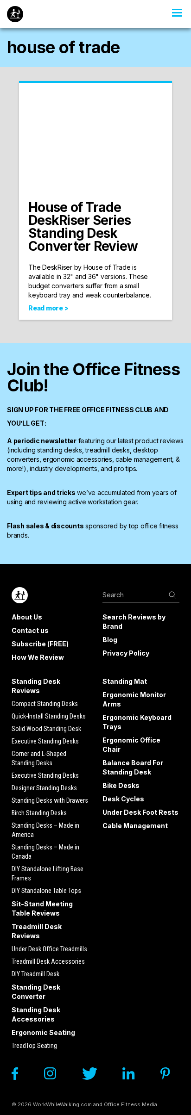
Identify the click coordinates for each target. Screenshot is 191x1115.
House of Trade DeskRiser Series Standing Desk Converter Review (83, 226)
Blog (109, 640)
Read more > (48, 308)
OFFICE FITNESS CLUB (117, 410)
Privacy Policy (125, 653)
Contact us (30, 630)
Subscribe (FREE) (40, 644)
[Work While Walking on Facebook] (19, 1075)
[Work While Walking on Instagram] (54, 1075)
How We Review (38, 657)
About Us (27, 617)
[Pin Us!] (169, 1075)
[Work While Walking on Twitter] (94, 1075)
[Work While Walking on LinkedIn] (133, 1075)
